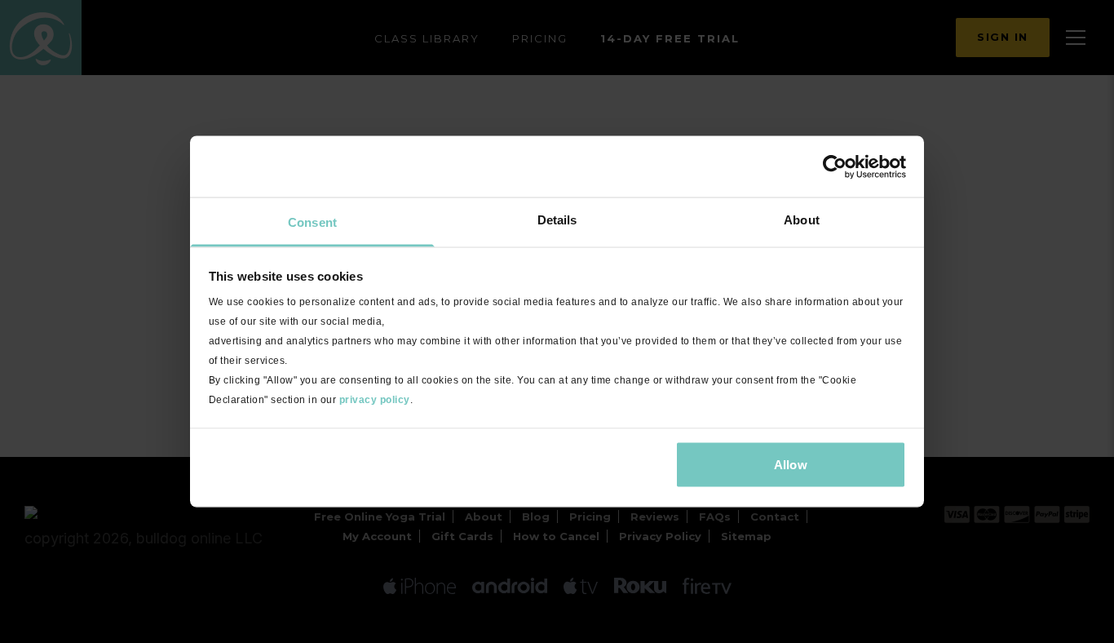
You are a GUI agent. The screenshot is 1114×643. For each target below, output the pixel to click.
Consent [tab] (312, 222)
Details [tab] (557, 220)
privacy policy (374, 400)
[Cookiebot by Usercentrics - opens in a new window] (834, 166)
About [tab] (802, 220)
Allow (790, 464)
